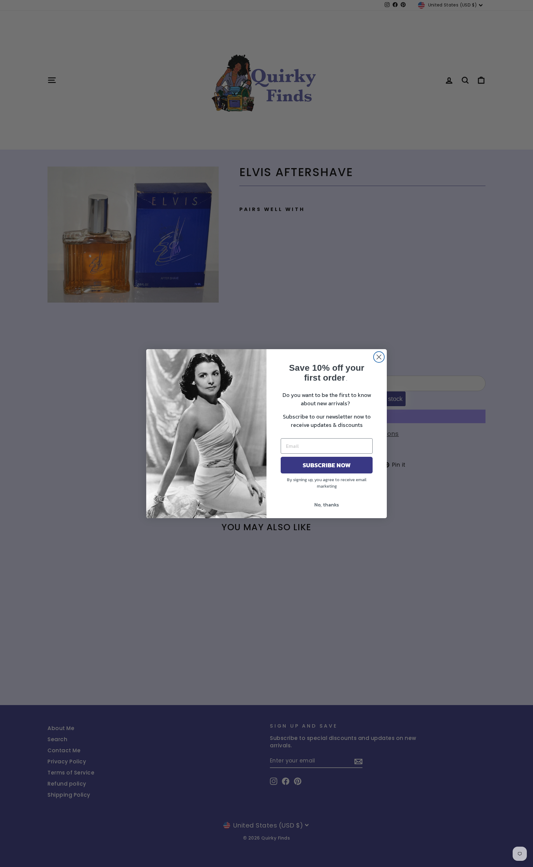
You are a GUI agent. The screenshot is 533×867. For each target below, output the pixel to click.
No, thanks (326, 504)
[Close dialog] (379, 357)
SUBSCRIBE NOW (327, 465)
